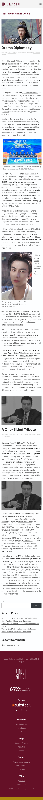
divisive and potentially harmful (22, 546)
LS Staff (10, 434)
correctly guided (15, 106)
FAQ (21, 732)
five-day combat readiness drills (27, 379)
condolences (29, 456)
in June (12, 364)
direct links (28, 575)
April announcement (30, 93)
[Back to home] (11, 4)
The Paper (31, 169)
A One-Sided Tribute (19, 429)
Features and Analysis (21, 762)
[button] (41, 4)
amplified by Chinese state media (20, 224)
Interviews (22, 769)
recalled (5, 195)
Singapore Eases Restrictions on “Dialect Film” (19, 618)
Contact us (21, 785)
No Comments (6, 436)
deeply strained (26, 356)
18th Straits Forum (23, 329)
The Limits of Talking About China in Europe (19, 629)
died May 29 (19, 454)
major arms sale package (25, 390)
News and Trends (35, 434)
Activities (21, 747)
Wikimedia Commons (8, 306)
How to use (21, 728)
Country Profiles (21, 743)
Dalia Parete (12, 53)
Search (4, 601)
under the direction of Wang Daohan (20, 580)
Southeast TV (35, 61)
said (28, 229)
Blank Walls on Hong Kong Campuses (16, 621)
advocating (29, 541)
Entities (21, 750)
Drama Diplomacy (17, 47)
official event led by (25, 522)
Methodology (21, 724)
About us (21, 781)
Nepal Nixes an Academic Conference (16, 632)
